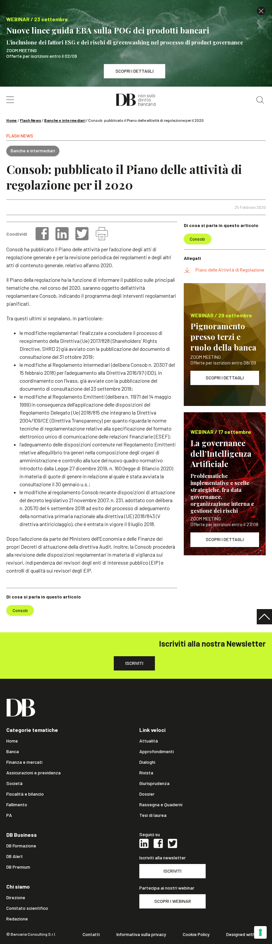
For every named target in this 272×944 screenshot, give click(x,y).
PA (9, 815)
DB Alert (14, 856)
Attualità (148, 741)
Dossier (147, 794)
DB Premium (18, 867)
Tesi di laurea (153, 815)
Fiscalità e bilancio (25, 794)
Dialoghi (147, 762)
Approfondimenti (156, 751)
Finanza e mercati (24, 762)
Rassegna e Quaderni (160, 804)
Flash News (30, 120)
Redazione (17, 918)
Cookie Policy (196, 934)
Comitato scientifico (27, 908)
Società (14, 783)
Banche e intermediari (64, 120)
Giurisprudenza (154, 783)
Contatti (91, 934)
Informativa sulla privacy (141, 934)
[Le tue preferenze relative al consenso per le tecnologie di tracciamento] (260, 932)
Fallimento (16, 804)
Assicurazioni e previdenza (33, 772)
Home (11, 120)
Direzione (15, 897)
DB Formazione (21, 845)
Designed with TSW (246, 934)
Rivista (146, 772)
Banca (12, 751)
